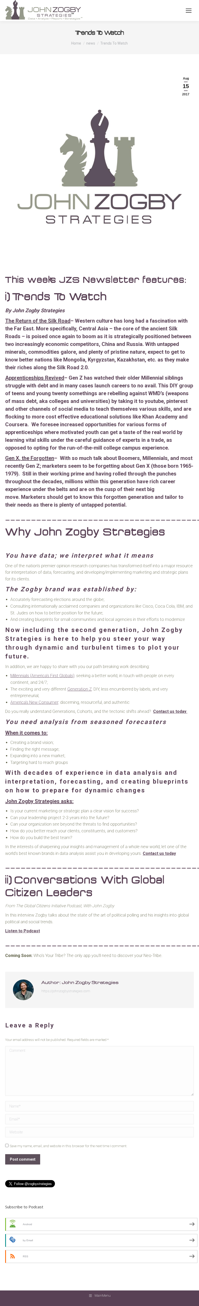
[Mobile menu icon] (188, 10)
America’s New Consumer (34, 702)
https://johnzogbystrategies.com (65, 991)
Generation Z (79, 689)
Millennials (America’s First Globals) (42, 675)
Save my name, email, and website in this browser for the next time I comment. (68, 1146)
